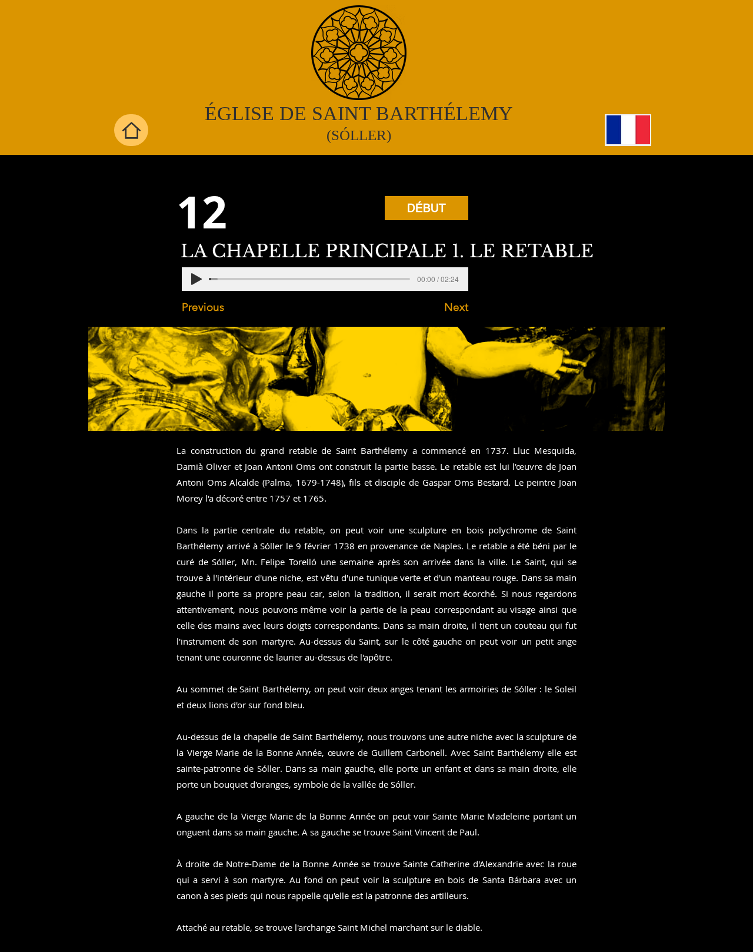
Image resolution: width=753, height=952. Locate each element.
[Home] (131, 130)
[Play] (196, 279)
